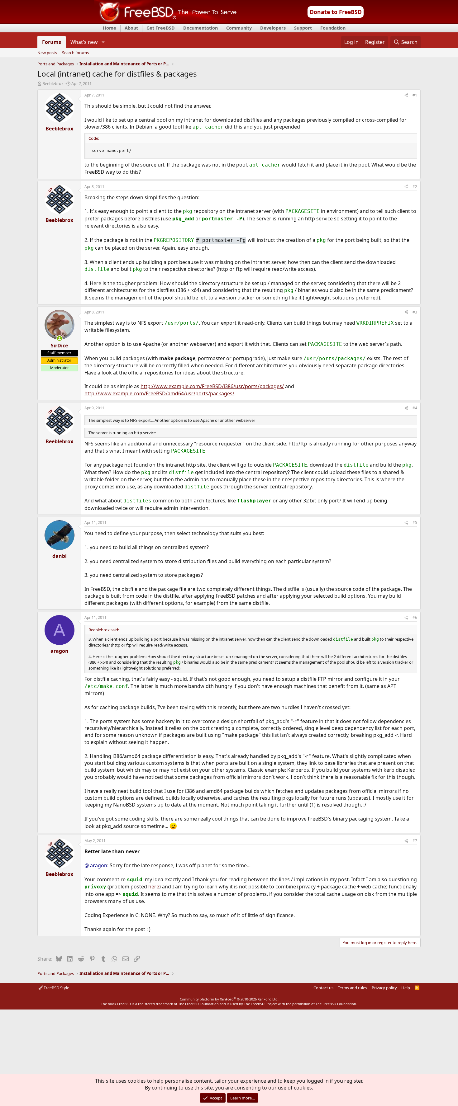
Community (239, 28)
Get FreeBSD (160, 28)
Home (109, 28)
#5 (415, 522)
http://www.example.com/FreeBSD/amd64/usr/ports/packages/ (159, 393)
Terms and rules (352, 988)
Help (405, 988)
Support (303, 28)
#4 (415, 408)
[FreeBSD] (165, 21)
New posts (47, 53)
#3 (415, 312)
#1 (415, 95)
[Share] (406, 95)
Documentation (200, 28)
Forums (51, 42)
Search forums (75, 53)
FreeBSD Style (56, 988)
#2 (415, 186)
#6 (415, 617)
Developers (273, 28)
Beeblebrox (53, 83)
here (153, 886)
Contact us (323, 988)
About (131, 28)
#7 (415, 840)
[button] (102, 42)
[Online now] (59, 338)
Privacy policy (384, 988)
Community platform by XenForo (229, 999)
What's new (84, 42)
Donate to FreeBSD (336, 12)
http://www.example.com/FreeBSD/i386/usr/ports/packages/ (212, 386)
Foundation (333, 28)
